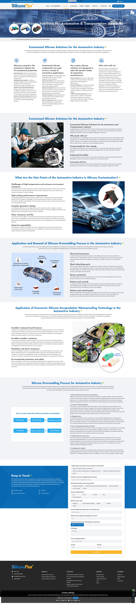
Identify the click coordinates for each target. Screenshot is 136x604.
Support (87, 6)
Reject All (60, 597)
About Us (95, 6)
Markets (65, 6)
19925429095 (17, 579)
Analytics (65, 600)
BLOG (118, 578)
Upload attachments (77, 524)
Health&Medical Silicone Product (75, 574)
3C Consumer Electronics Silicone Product (75, 577)
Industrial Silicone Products (49, 576)
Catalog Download (101, 578)
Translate (73, 2)
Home (47, 6)
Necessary (59, 600)
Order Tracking (100, 576)
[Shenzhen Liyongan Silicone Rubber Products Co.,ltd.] (22, 5)
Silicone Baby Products (48, 574)
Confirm (96, 552)
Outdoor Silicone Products (48, 578)
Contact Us (104, 6)
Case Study (73, 6)
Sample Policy (100, 574)
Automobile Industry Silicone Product (74, 581)
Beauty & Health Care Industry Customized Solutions (75, 585)
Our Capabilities (55, 6)
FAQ (97, 581)
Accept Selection (67, 597)
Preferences (71, 600)
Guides (82, 6)
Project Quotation (118, 6)
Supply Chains (121, 576)
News (97, 583)
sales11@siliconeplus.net (19, 576)
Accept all (76, 597)
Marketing (78, 600)
